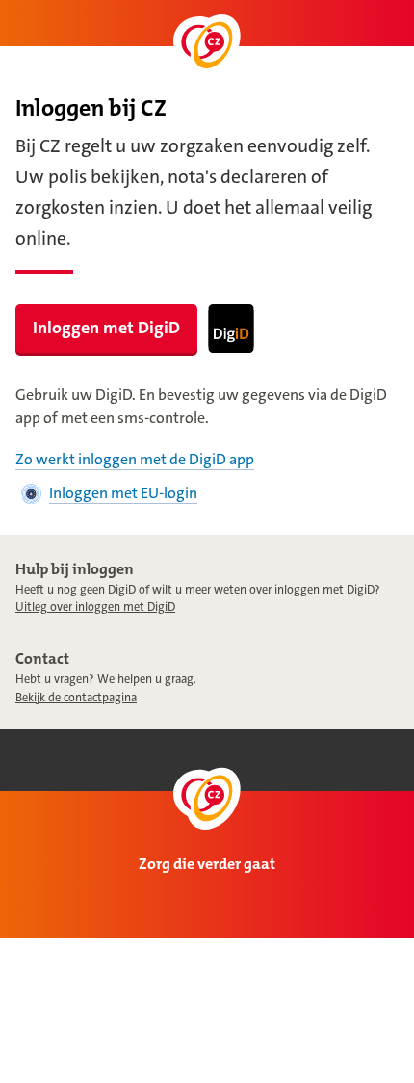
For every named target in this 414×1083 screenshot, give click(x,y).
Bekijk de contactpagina (76, 697)
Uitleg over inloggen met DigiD (95, 607)
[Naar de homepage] (207, 45)
